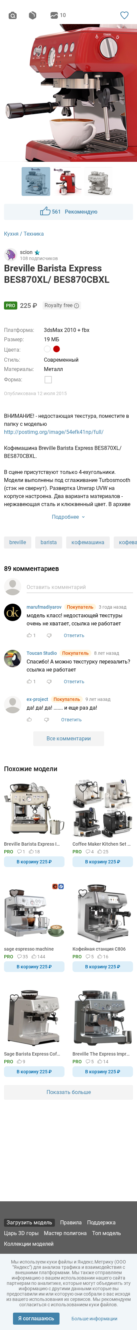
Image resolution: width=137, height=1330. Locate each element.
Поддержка (101, 1222)
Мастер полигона (65, 1233)
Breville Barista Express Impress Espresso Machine (33, 844)
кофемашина (87, 542)
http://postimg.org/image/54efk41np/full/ (54, 432)
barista (49, 542)
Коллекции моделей (29, 1244)
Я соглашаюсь (36, 1318)
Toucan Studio (42, 653)
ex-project (37, 699)
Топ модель (106, 1233)
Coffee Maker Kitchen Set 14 (101, 844)
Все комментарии (69, 738)
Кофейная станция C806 (99, 949)
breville (17, 542)
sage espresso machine (29, 949)
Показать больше (69, 1092)
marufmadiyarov (44, 607)
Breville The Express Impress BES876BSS (101, 1054)
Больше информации (94, 1318)
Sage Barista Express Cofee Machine (33, 1054)
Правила (71, 1222)
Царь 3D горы (21, 1233)
